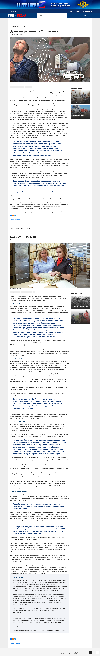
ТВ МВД (70, 11)
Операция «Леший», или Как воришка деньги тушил (80, 100)
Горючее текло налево (78, 115)
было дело (13, 292)
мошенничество (28, 86)
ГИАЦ (23, 292)
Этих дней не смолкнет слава (80, 306)
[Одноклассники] (13, 215)
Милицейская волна (87, 11)
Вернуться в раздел (15, 219)
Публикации (77, 11)
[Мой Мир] (15, 215)
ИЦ (34, 292)
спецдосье (13, 86)
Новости (63, 11)
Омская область (20, 86)
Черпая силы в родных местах (80, 320)
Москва (18, 292)
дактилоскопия (29, 292)
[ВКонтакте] (11, 215)
